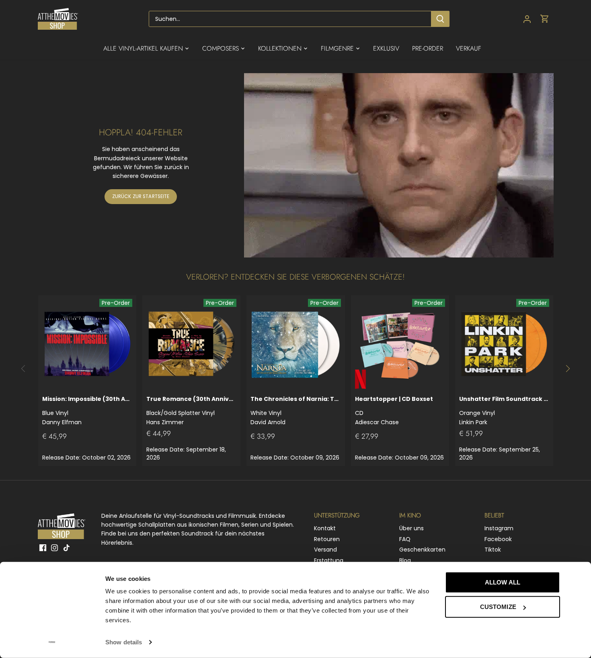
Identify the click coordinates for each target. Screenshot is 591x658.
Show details (123, 642)
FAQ (404, 539)
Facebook (498, 539)
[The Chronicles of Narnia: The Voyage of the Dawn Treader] (295, 344)
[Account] (527, 19)
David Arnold (295, 410)
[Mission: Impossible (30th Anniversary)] (87, 344)
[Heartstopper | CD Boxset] (400, 344)
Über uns (411, 528)
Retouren (327, 539)
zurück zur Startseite (141, 196)
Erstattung (328, 560)
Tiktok (492, 550)
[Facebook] (42, 548)
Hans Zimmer (191, 410)
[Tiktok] (66, 548)
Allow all (502, 582)
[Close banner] (578, 575)
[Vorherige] (24, 369)
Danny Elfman (87, 410)
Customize (498, 606)
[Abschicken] (440, 19)
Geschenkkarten (422, 550)
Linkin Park (504, 410)
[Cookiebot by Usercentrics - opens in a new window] (52, 642)
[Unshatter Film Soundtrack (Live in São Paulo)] (504, 344)
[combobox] (290, 19)
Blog (405, 560)
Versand (325, 550)
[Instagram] (54, 548)
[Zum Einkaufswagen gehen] (545, 19)
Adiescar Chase (394, 410)
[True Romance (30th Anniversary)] (191, 344)
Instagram (498, 528)
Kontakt (325, 528)
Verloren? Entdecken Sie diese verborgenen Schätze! (295, 277)
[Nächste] (567, 369)
